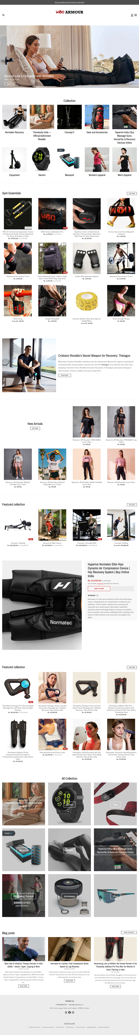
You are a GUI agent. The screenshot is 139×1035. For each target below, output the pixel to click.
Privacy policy (70, 1027)
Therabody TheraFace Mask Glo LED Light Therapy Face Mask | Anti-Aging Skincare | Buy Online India (86, 754)
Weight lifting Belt (52, 319)
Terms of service (80, 1027)
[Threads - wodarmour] (66, 1012)
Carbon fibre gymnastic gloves (86, 276)
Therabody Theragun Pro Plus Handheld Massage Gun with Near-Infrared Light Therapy (17, 708)
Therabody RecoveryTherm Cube (52, 752)
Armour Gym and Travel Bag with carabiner (121, 233)
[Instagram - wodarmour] (73, 1012)
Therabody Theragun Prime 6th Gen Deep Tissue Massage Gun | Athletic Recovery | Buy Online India (87, 708)
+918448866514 (61, 1005)
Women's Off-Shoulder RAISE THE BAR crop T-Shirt (87, 483)
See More (132, 193)
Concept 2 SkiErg (121, 543)
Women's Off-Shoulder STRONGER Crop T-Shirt (121, 441)
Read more (23, 986)
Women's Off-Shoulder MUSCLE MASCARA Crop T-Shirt (52, 483)
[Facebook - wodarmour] (69, 1012)
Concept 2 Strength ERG (86, 543)
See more (132, 667)
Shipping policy (91, 1027)
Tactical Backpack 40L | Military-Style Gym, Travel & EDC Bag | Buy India (52, 277)
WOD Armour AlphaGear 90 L (52, 232)
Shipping (100, 583)
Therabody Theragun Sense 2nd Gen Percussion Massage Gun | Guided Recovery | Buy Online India (52, 708)
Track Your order (69, 1023)
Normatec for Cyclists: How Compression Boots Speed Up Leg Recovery (69, 965)
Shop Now (64, 375)
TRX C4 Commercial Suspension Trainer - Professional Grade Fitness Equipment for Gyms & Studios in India (17, 234)
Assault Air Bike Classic (52, 543)
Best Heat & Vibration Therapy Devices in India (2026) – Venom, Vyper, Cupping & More (24, 965)
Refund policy (60, 1027)
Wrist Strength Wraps (121, 319)
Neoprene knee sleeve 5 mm (18, 276)
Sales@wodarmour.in (76, 1005)
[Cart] (135, 15)
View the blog (129, 932)
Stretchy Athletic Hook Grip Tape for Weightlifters (87, 320)
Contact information (103, 1027)
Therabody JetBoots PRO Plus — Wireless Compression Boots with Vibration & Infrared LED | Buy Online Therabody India (121, 709)
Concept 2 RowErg (18, 543)
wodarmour (37, 1027)
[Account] (132, 15)
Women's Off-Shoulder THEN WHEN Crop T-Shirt (87, 441)
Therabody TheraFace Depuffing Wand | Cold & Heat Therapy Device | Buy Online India (121, 754)
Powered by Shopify (48, 1027)
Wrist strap (18, 319)
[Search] (3, 15)
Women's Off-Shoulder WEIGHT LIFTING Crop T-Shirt (18, 483)
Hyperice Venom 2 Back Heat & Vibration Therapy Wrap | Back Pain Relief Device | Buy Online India (87, 234)
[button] (122, 588)
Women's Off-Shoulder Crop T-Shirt (121, 482)
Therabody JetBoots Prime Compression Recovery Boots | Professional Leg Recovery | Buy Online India (18, 755)
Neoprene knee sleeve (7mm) (121, 276)
